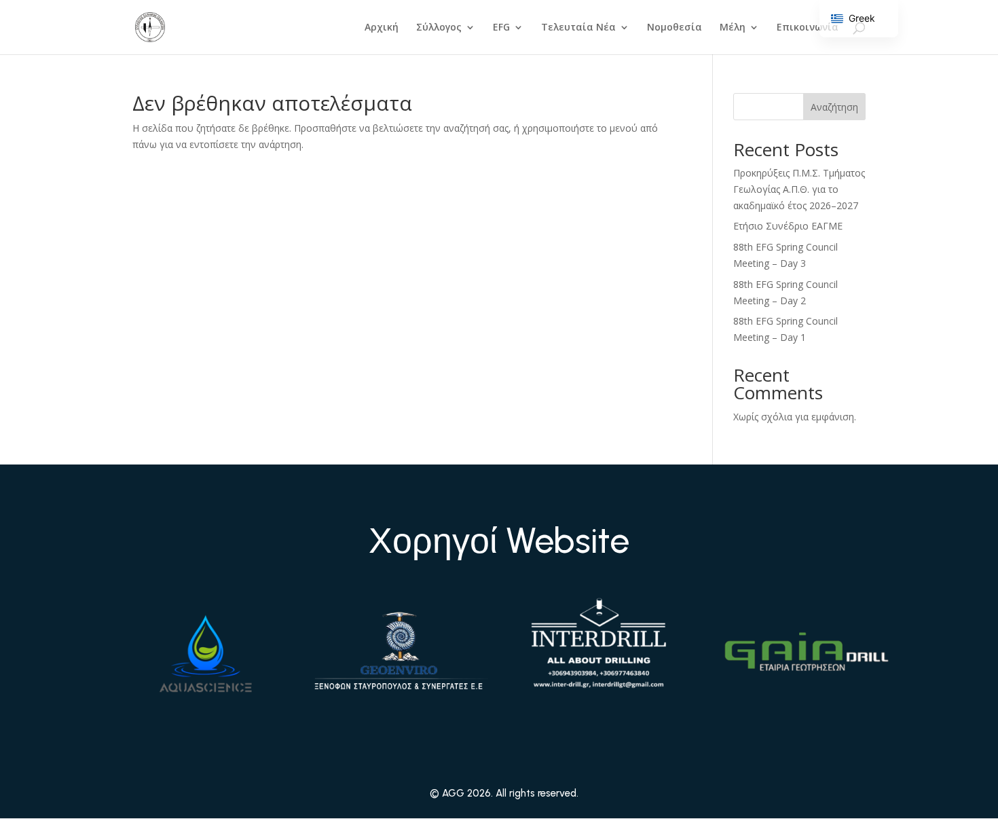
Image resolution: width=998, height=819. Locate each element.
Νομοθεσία (674, 27)
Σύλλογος (439, 27)
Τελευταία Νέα (578, 27)
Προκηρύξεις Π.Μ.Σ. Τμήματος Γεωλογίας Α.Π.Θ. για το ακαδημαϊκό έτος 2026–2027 (799, 189)
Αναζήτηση (834, 107)
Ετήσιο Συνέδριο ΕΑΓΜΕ (788, 225)
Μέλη (732, 27)
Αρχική (382, 27)
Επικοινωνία (807, 27)
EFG (501, 27)
